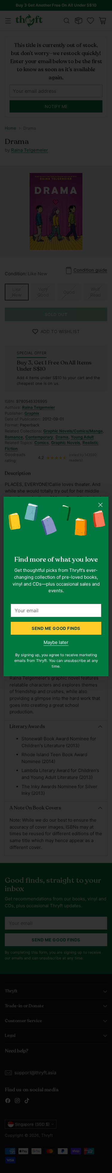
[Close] (100, 504)
